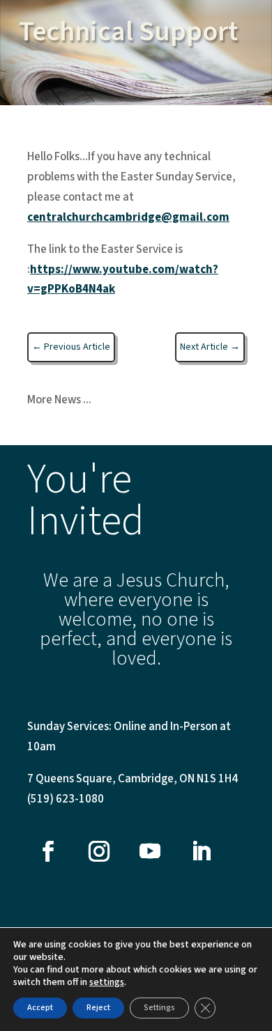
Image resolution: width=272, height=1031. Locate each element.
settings (106, 982)
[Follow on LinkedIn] (201, 851)
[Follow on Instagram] (99, 851)
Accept (40, 1008)
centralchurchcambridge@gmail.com (128, 217)
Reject (98, 1008)
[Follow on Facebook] (48, 851)
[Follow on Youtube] (150, 851)
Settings (159, 1008)
